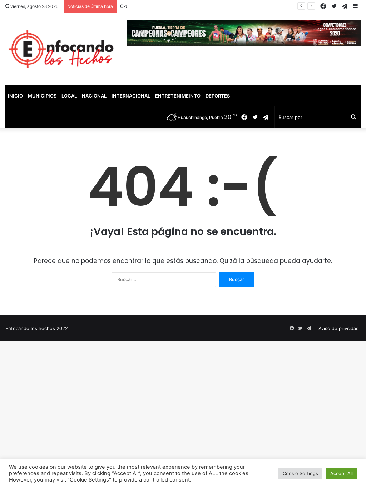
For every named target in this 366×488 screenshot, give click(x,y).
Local (69, 96)
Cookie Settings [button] (300, 473)
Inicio (15, 96)
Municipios (42, 96)
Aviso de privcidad (338, 328)
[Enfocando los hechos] (61, 49)
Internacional (131, 96)
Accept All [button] (341, 473)
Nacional (94, 96)
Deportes (218, 96)
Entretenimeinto (178, 96)
